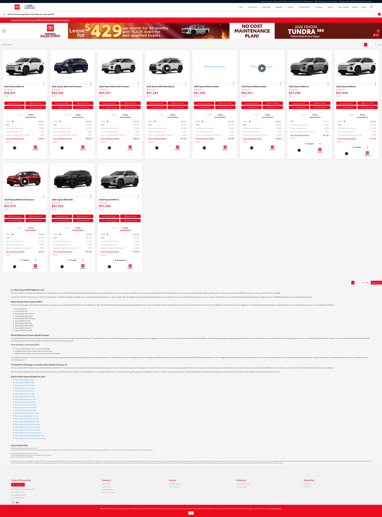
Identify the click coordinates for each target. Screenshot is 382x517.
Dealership (309, 480)
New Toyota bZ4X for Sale (24, 379)
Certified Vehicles (107, 490)
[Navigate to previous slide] (1, 30)
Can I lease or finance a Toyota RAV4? (22, 457)
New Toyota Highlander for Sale (27, 416)
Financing (241, 480)
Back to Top (376, 282)
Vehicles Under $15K (108, 492)
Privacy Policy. (276, 508)
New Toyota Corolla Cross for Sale (28, 430)
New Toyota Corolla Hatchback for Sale (29, 435)
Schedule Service (174, 484)
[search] (371, 7)
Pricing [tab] (30, 115)
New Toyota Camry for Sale (25, 385)
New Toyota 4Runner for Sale (26, 404)
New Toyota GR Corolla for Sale (26, 413)
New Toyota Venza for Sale (25, 393)
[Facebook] (13, 502)
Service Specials (174, 487)
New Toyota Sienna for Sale (25, 396)
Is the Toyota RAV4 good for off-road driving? (24, 453)
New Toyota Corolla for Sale (25, 407)
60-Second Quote (37, 107)
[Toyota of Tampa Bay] (25, 6)
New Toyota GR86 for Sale (24, 382)
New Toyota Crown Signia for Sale (27, 424)
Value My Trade (241, 487)
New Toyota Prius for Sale (24, 391)
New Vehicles (106, 484)
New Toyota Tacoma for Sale (25, 399)
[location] (315, 1)
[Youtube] (17, 502)
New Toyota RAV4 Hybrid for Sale (27, 421)
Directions (307, 487)
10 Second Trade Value (16, 107)
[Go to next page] (376, 45)
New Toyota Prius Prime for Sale (26, 418)
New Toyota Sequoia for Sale (25, 410)
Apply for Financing (242, 484)
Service (172, 480)
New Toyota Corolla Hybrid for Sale (28, 432)
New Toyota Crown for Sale (25, 388)
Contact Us (19, 484)
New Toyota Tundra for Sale (25, 402)
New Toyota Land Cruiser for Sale (27, 427)
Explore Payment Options (14, 103)
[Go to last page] (379, 45)
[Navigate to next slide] (380, 30)
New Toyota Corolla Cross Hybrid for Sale (30, 438)
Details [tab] (19, 115)
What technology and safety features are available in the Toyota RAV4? (31, 455)
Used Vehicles (106, 487)
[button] (43, 83)
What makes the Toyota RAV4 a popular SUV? (25, 448)
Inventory (106, 480)
